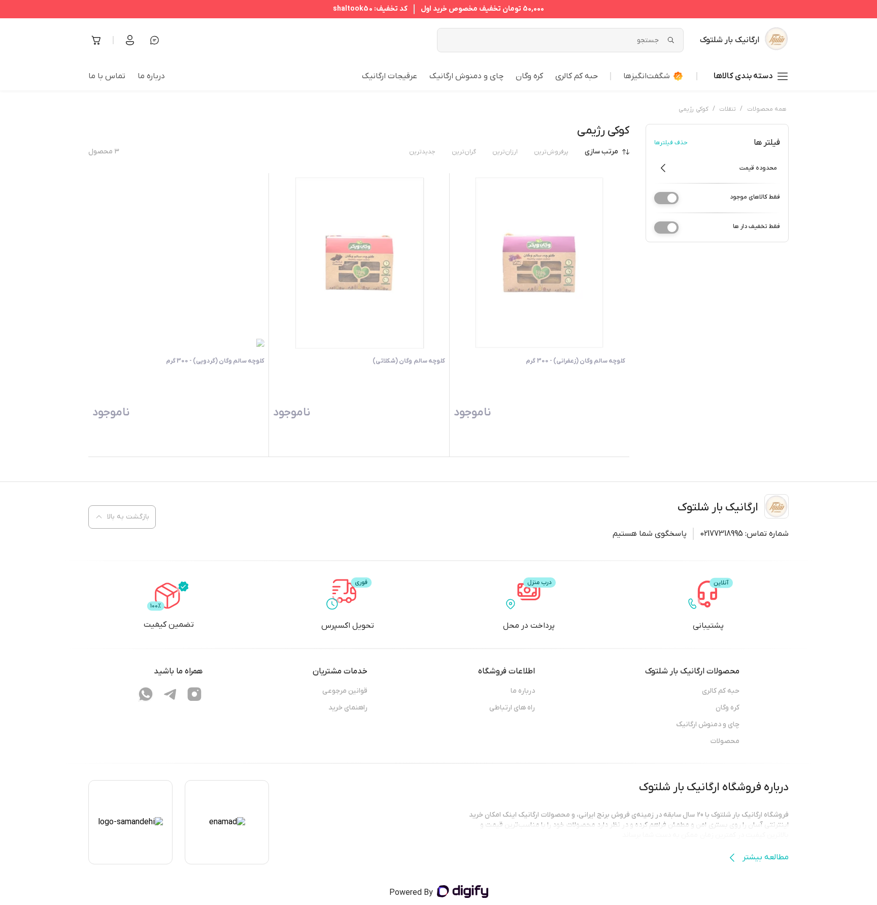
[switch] (666, 198)
